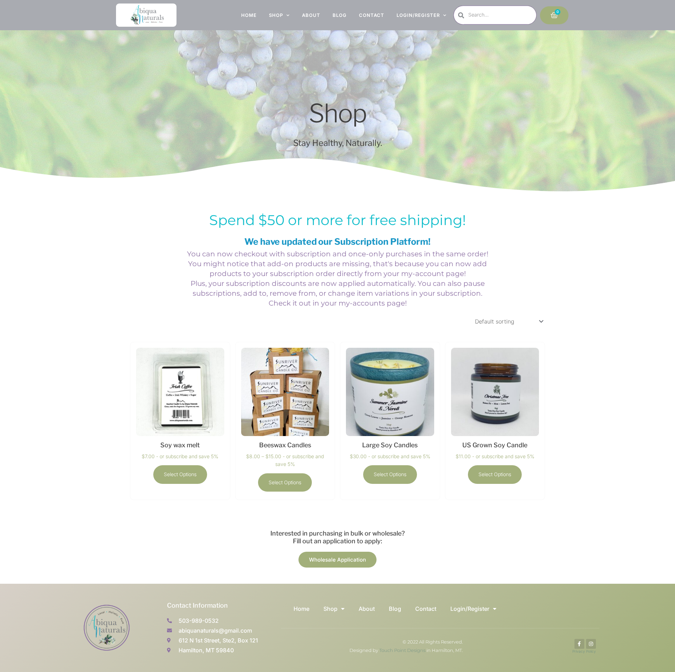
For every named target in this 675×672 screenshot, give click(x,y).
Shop (276, 15)
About (311, 15)
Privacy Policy (584, 651)
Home (249, 15)
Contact (371, 15)
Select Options (180, 474)
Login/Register (418, 15)
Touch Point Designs (402, 650)
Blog (340, 15)
